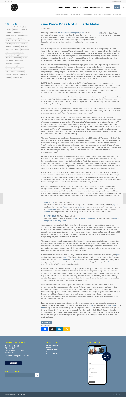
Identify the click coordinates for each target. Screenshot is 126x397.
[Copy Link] (66, 329)
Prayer (25, 57)
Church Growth (18, 32)
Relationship (19, 60)
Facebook (8, 356)
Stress (21, 66)
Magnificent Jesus (17, 52)
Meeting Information (52, 349)
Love (8, 52)
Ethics (17, 40)
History (24, 46)
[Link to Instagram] (11, 1)
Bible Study (21, 26)
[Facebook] (44, 329)
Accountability (10, 26)
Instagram (17, 356)
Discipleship (20, 38)
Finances (16, 43)
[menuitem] (116, 1)
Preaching (9, 60)
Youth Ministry (17, 77)
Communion (10, 38)
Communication (23, 35)
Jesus (17, 49)
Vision (8, 77)
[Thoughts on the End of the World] (1, 198)
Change (9, 29)
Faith (8, 43)
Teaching (9, 68)
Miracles (25, 55)
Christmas (23, 29)
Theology (20, 71)
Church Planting (11, 35)
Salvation (9, 63)
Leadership (25, 49)
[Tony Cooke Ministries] (14, 7)
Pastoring (17, 57)
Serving (17, 63)
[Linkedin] (59, 329)
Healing (16, 46)
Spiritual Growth (11, 66)
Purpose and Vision (52, 345)
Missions (9, 57)
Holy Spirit (9, 49)
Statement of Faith (51, 354)
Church (8, 32)
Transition (23, 74)
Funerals (24, 43)
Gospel (8, 46)
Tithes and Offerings (12, 74)
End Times (9, 40)
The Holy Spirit (10, 71)
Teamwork (17, 68)
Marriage (9, 55)
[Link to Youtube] (8, 1)
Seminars (49, 352)
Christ (15, 29)
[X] (52, 329)
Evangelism (26, 40)
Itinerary (48, 347)
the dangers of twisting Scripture (71, 33)
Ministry (17, 55)
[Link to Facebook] (5, 1)
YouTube (26, 356)
